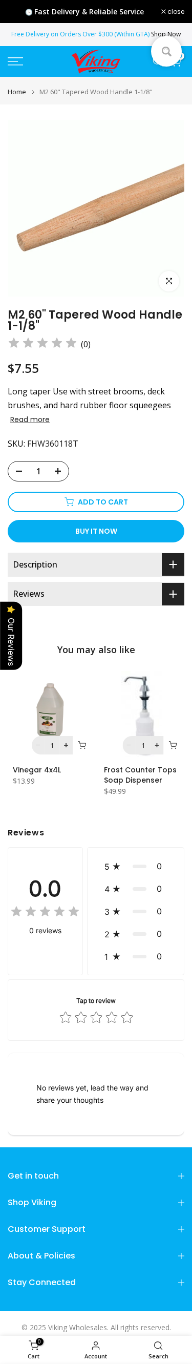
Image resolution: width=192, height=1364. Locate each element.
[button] (136, 866)
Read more (30, 419)
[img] (42, 344)
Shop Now (166, 34)
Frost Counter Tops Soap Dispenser (140, 774)
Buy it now (96, 531)
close (175, 12)
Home (17, 92)
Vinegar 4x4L (37, 769)
